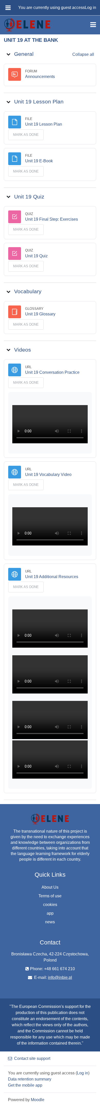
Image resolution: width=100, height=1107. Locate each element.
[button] (8, 54)
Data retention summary (29, 1079)
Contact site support (32, 1058)
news (50, 922)
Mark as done (26, 135)
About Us (50, 887)
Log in (90, 7)
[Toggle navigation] (93, 24)
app (50, 913)
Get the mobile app (25, 1085)
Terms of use (50, 896)
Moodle (37, 1100)
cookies (50, 904)
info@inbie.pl (60, 977)
